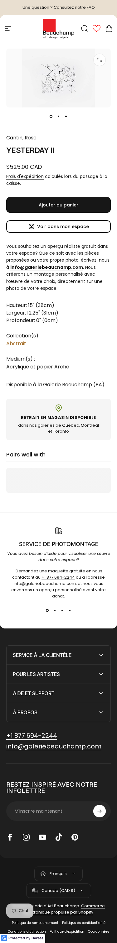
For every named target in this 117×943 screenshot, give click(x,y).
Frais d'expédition (25, 176)
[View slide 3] (62, 610)
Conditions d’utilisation (27, 931)
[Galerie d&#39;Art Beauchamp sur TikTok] (58, 837)
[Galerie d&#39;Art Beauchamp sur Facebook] (10, 837)
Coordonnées (99, 931)
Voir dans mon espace (63, 226)
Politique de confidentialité (83, 922)
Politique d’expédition (67, 931)
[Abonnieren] (99, 811)
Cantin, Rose (21, 137)
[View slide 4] (70, 610)
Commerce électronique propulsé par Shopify (64, 909)
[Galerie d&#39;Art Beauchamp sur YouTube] (42, 837)
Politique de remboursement (35, 922)
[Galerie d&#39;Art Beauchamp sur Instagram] (26, 837)
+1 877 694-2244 (58, 577)
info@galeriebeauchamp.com (45, 583)
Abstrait (16, 343)
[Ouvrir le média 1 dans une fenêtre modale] (99, 60)
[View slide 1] (47, 610)
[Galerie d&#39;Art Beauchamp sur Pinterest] (75, 837)
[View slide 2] (55, 610)
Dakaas (37, 938)
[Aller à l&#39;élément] (51, 116)
